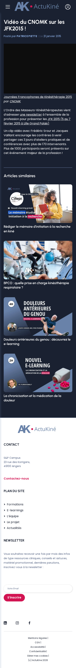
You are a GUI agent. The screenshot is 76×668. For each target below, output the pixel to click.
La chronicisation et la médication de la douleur (32, 398)
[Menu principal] (8, 7)
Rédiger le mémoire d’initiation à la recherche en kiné (37, 229)
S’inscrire (14, 597)
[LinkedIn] (5, 621)
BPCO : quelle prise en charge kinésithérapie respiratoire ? (36, 285)
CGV (37, 642)
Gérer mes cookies (37, 655)
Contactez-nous (16, 478)
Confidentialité (37, 651)
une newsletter (31, 114)
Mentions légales (37, 638)
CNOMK (15, 101)
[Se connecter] (67, 6)
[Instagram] (17, 621)
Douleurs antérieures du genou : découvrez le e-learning (37, 341)
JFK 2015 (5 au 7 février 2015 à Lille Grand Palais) (37, 121)
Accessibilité (37, 646)
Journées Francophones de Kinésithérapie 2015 (38, 97)
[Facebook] (29, 621)
